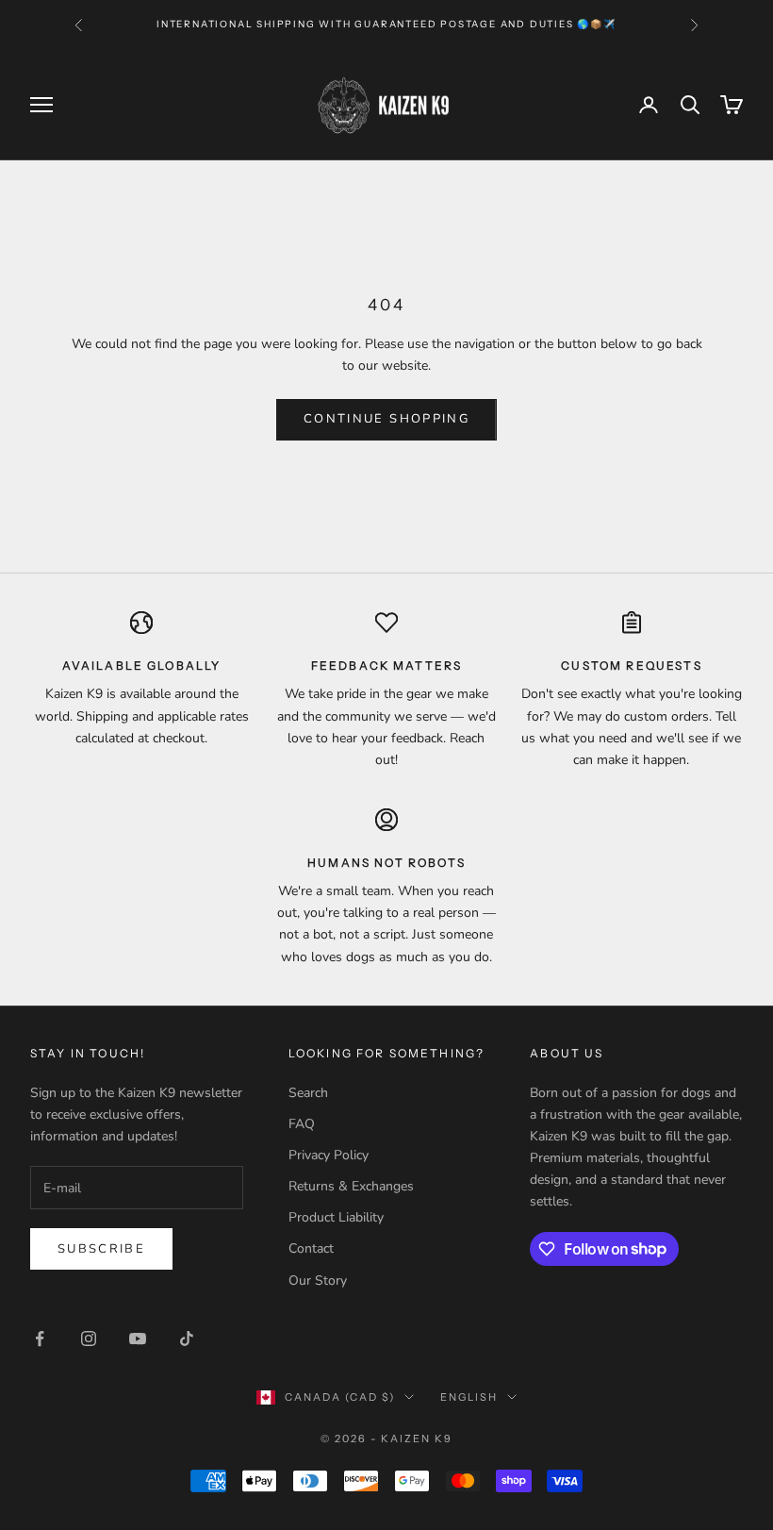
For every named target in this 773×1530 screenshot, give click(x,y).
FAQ (301, 1124)
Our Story (317, 1280)
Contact (311, 1248)
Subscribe (101, 1248)
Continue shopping (386, 418)
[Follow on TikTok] (186, 1338)
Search (308, 1093)
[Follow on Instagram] (88, 1338)
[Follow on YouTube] (137, 1338)
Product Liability (336, 1217)
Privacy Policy (328, 1155)
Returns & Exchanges (351, 1186)
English (469, 1397)
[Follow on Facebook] (39, 1338)
